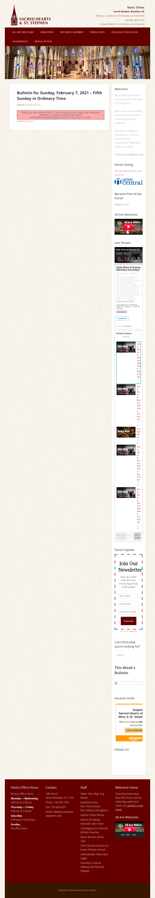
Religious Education (124, 32)
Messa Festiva (43, 41)
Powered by (123, 326)
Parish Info (97, 32)
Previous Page (121, 536)
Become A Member (72, 32)
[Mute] (138, 834)
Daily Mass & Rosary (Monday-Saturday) (139, 360)
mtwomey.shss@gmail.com (129, 154)
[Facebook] (117, 760)
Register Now (122, 204)
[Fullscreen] (141, 834)
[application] (129, 830)
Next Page (137, 536)
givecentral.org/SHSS (125, 301)
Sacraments (20, 41)
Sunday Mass (138, 433)
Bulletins (31, 121)
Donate (122, 318)
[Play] (119, 834)
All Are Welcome (23, 32)
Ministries (47, 32)
